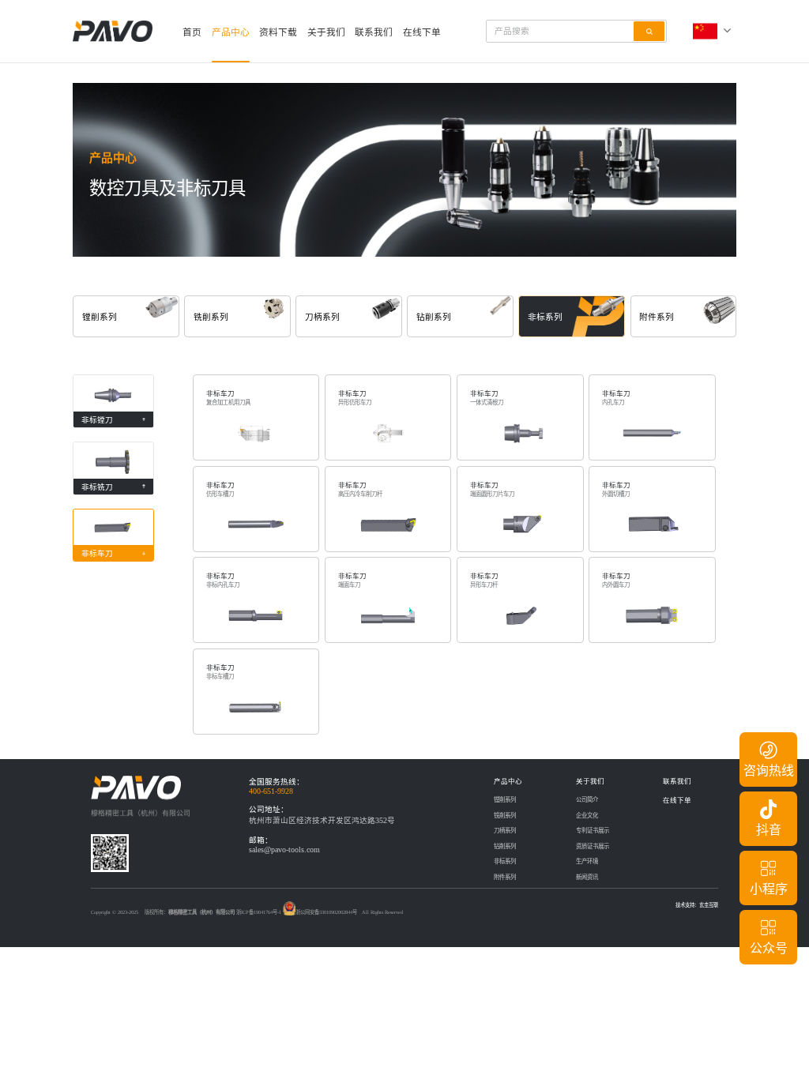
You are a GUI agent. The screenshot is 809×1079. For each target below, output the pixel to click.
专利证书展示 (592, 830)
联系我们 (374, 33)
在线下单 (422, 33)
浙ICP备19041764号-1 (258, 912)
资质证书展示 (592, 846)
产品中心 (231, 33)
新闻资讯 (587, 877)
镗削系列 (505, 799)
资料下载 (278, 33)
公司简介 (587, 799)
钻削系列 (505, 846)
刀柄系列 (505, 830)
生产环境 (587, 861)
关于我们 (326, 33)
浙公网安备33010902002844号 (326, 912)
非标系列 (505, 861)
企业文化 (587, 815)
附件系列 (505, 877)
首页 (191, 33)
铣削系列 (505, 815)
